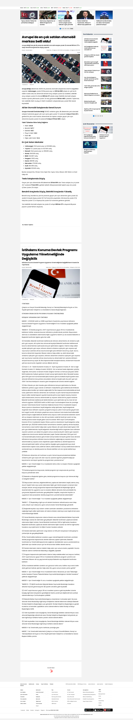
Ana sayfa (24, 33)
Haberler (29, 33)
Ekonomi (34, 33)
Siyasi (33, 246)
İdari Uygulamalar (36, 664)
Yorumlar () (24, 84)
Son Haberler (88, 34)
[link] (98, 40)
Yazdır (78, 52)
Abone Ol (32, 84)
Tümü (71, 28)
